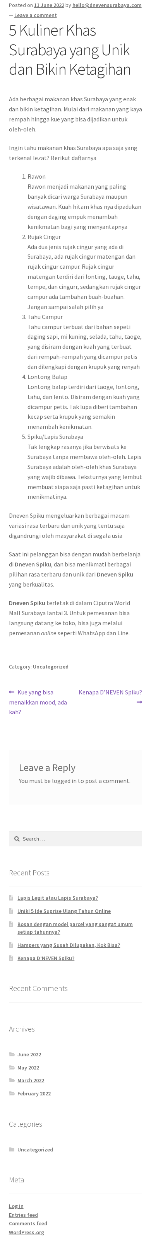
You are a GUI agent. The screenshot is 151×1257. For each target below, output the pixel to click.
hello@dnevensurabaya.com (107, 5)
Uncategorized (51, 666)
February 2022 (34, 1093)
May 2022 (28, 1067)
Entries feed (23, 1214)
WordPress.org (26, 1232)
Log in (16, 1205)
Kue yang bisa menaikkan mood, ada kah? (38, 702)
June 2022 (29, 1054)
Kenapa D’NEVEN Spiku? (110, 697)
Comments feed (28, 1223)
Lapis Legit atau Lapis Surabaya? (57, 897)
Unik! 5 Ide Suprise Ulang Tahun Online (64, 910)
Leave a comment (35, 15)
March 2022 (30, 1080)
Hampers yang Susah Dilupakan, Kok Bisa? (68, 944)
